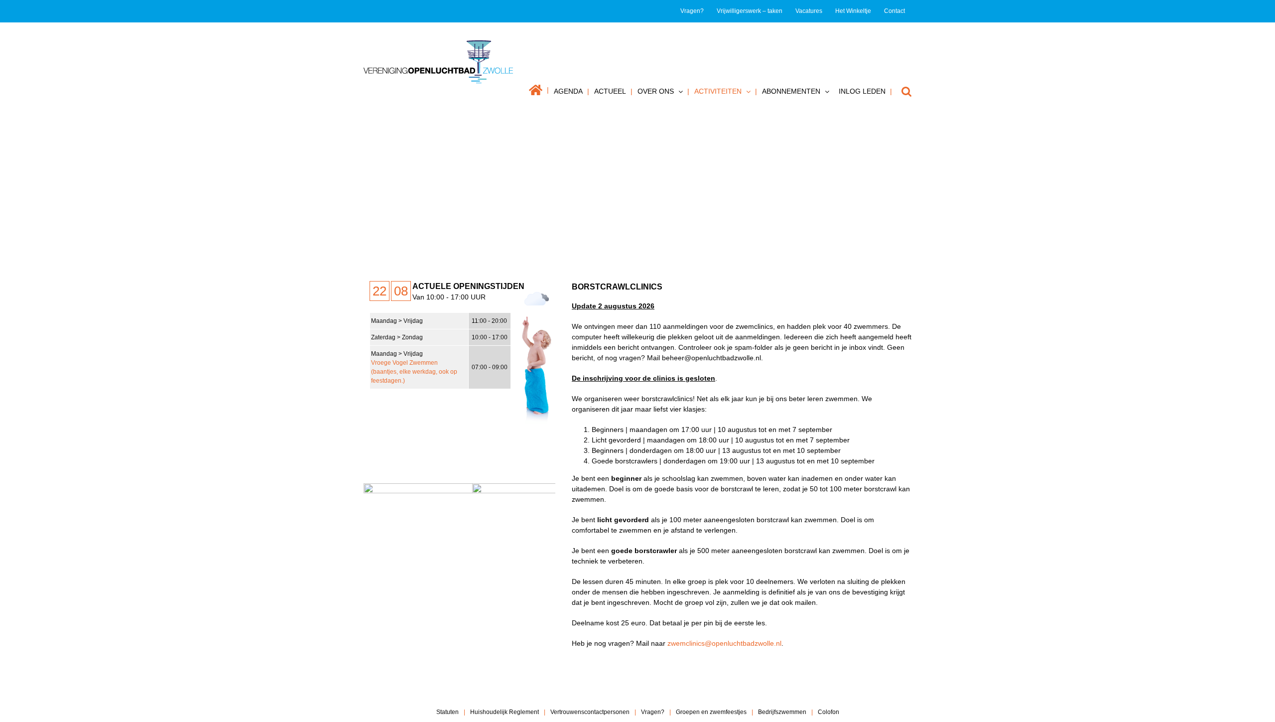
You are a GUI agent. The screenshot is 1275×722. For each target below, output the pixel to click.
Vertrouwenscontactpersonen (590, 712)
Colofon (828, 712)
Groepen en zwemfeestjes (711, 712)
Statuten (447, 712)
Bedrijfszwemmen (782, 712)
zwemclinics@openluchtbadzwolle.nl (724, 643)
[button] (901, 91)
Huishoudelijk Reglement (504, 712)
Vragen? (652, 712)
